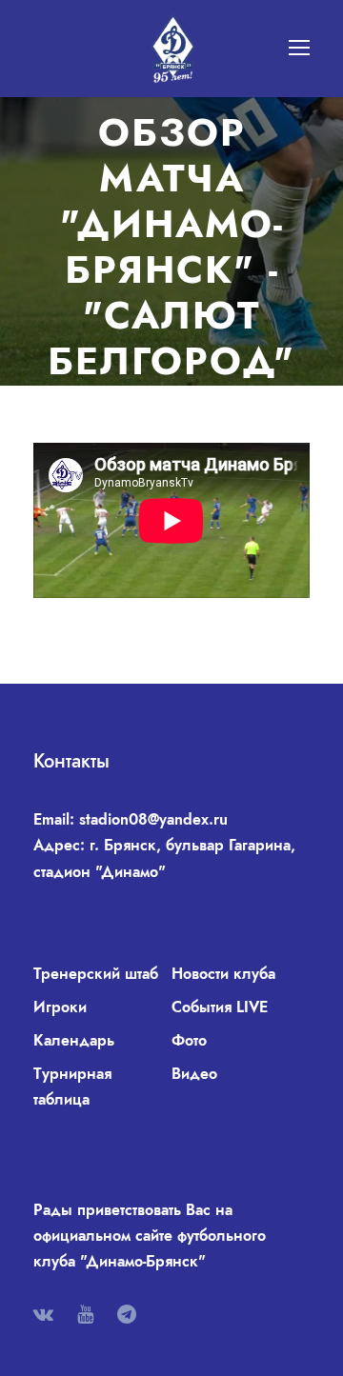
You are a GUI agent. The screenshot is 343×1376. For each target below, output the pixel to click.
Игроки (60, 1007)
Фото (189, 1040)
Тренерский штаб (95, 974)
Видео (194, 1074)
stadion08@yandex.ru (153, 819)
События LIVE (220, 1007)
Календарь (73, 1040)
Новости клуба (223, 974)
